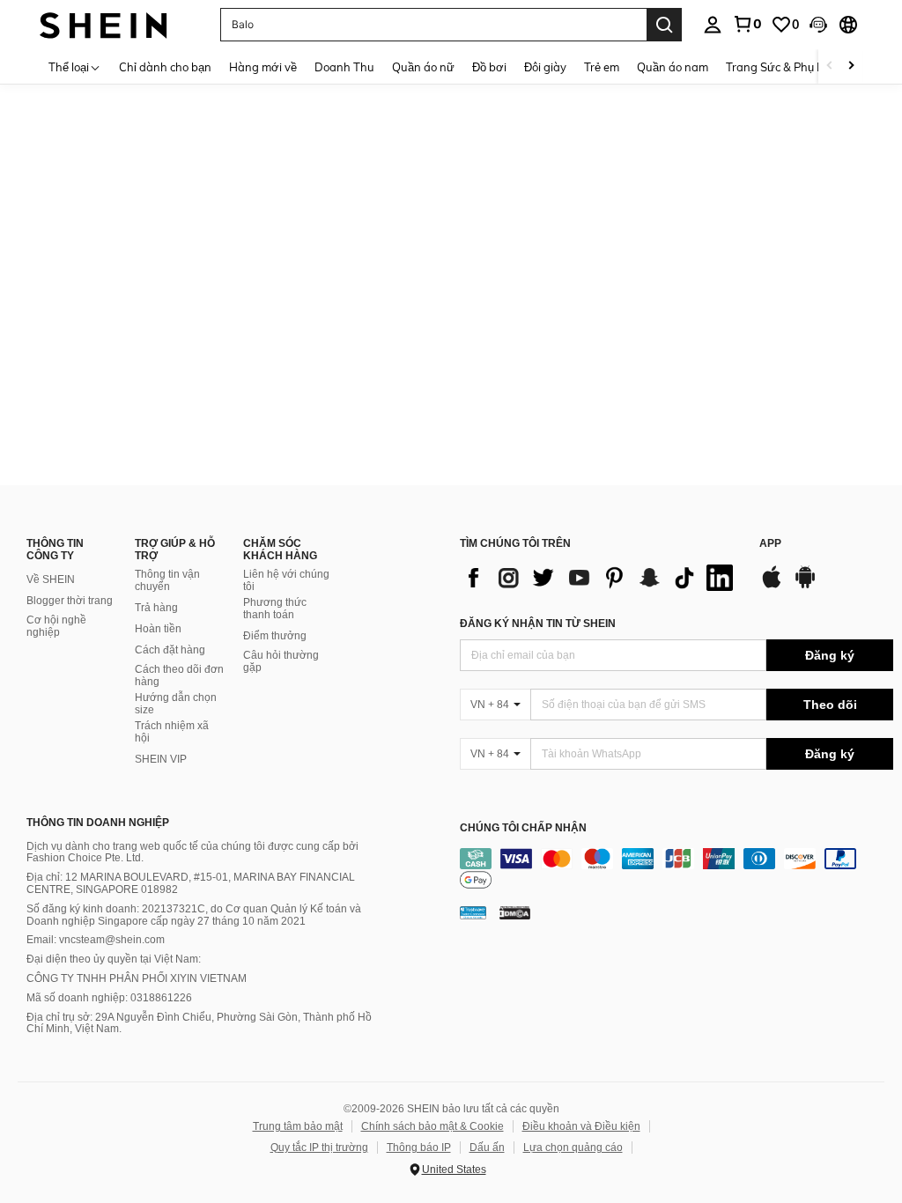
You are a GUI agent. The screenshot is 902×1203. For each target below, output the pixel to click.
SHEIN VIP (161, 759)
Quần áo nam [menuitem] (672, 67)
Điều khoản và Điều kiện (581, 1126)
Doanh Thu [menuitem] (344, 67)
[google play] (805, 585)
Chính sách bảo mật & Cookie (432, 1126)
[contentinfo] (676, 869)
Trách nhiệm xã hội (172, 732)
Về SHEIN (50, 579)
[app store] (771, 585)
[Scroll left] (830, 66)
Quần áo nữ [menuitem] (423, 67)
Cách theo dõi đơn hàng (179, 675)
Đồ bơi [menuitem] (489, 67)
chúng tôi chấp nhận (523, 828)
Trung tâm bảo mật (298, 1126)
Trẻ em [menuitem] (601, 67)
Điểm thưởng (275, 636)
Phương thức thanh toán (275, 608)
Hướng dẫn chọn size (176, 703)
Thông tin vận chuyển (167, 580)
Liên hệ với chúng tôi (286, 580)
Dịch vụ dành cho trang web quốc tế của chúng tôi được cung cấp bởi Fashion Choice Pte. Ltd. (192, 852)
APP (770, 544)
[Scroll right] (851, 66)
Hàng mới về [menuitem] (263, 67)
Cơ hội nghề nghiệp (56, 626)
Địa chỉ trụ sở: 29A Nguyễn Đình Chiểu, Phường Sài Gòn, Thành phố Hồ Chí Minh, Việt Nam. (199, 1023)
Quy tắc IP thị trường (319, 1147)
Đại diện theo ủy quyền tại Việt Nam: (113, 959)
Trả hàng (156, 608)
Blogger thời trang (69, 600)
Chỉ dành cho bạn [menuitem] (165, 67)
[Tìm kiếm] (664, 24)
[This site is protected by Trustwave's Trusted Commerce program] (473, 912)
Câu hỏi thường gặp (281, 661)
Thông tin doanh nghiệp (97, 822)
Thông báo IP (419, 1147)
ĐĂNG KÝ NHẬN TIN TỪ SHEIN (538, 623)
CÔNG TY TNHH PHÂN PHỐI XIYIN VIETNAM (136, 978)
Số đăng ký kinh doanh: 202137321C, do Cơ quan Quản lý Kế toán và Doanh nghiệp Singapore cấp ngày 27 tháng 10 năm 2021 (193, 915)
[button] (818, 24)
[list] (601, 578)
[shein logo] (103, 24)
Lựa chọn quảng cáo (573, 1147)
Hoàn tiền (158, 629)
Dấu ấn (487, 1147)
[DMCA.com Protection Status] (514, 912)
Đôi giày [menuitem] (545, 67)
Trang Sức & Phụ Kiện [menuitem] (782, 67)
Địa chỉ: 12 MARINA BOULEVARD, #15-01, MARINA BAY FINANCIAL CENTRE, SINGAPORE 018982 (190, 883)
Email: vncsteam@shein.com (95, 940)
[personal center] (712, 24)
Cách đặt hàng (170, 650)
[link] (747, 23)
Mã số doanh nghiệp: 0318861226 (109, 998)
